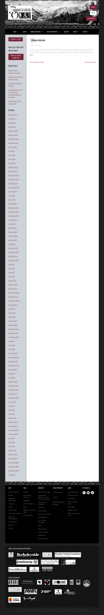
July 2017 (11, 406)
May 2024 (11, 199)
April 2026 (11, 122)
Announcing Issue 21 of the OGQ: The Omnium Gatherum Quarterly (15, 93)
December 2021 (13, 252)
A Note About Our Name (14, 513)
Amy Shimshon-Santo (37, 62)
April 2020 (12, 317)
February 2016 (13, 454)
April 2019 (11, 349)
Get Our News (91, 18)
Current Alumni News (73, 492)
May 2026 (11, 118)
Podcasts (55, 497)
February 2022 (13, 248)
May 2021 (11, 272)
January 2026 (12, 135)
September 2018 (13, 365)
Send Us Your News (73, 495)
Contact (10, 528)
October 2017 (12, 393)
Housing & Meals (42, 517)
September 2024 (13, 187)
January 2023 (12, 232)
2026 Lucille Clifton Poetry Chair (14, 102)
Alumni (74, 32)
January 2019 (12, 353)
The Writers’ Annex (28, 515)
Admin (89, 611)
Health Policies (42, 535)
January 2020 (12, 325)
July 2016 (11, 438)
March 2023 (12, 228)
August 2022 (12, 240)
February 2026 (13, 131)
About (14, 32)
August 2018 (12, 369)
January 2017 (12, 426)
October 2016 (13, 434)
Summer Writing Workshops (27, 496)
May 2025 (11, 159)
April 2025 (11, 163)
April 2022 (11, 244)
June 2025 (11, 155)
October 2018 (13, 361)
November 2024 (13, 179)
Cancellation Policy (43, 539)
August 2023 (12, 220)
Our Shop (85, 32)
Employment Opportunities (12, 499)
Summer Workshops (35, 32)
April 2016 (11, 446)
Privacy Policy (51, 611)
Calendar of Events (15, 39)
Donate (93, 7)
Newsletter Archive (72, 510)
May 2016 (11, 442)
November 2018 (13, 357)
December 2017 (13, 385)
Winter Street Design (82, 611)
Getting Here (26, 500)
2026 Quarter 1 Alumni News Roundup (15, 78)
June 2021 (11, 268)
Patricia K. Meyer (90, 62)
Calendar (25, 492)
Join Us (24, 32)
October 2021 (12, 256)
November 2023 (13, 216)
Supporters (11, 504)
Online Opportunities (52, 32)
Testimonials (41, 508)
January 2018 (12, 381)
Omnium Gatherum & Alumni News (16, 57)
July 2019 (11, 341)
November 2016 (13, 430)
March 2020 (12, 321)
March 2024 (12, 203)
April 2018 (11, 377)
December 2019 (13, 329)
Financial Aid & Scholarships (42, 521)
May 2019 (11, 345)
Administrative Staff (13, 492)
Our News (66, 32)
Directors (10, 495)
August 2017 (12, 402)
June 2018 (11, 373)
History (10, 507)
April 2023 (11, 224)
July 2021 (11, 264)
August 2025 (12, 147)
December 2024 (13, 175)
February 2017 (12, 422)
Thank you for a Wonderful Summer (14, 71)
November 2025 (13, 139)
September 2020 (14, 300)
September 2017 (13, 398)
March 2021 (12, 280)
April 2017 (11, 414)
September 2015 (13, 470)
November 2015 (13, 466)
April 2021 (11, 276)
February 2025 (13, 167)
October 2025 (13, 143)
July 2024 (11, 195)
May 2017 (11, 410)
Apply (93, 13)
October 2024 (13, 183)
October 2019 (13, 333)
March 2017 (12, 418)
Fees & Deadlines (42, 511)
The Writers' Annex (57, 492)
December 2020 (13, 292)
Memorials (11, 525)
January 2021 (12, 288)
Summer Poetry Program (44, 492)
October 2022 (13, 236)
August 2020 (12, 304)
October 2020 (13, 296)
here (31, 54)
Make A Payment (42, 529)
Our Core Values (12, 510)
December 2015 (13, 462)
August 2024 (12, 191)
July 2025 (11, 151)
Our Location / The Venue (44, 514)
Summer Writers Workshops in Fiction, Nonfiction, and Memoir (44, 497)
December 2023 (13, 211)
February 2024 (13, 207)
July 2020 (11, 309)
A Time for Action (12, 522)
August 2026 (12, 114)
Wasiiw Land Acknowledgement (13, 518)
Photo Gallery (71, 507)
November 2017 (13, 389)
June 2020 (12, 313)
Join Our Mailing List (28, 504)
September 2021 (13, 260)
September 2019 (13, 337)
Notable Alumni (72, 498)
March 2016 (12, 450)
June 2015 (11, 474)
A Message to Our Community (42, 503)
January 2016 (12, 458)
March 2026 (12, 127)
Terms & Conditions (43, 532)
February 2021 (13, 284)
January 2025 (12, 171)
